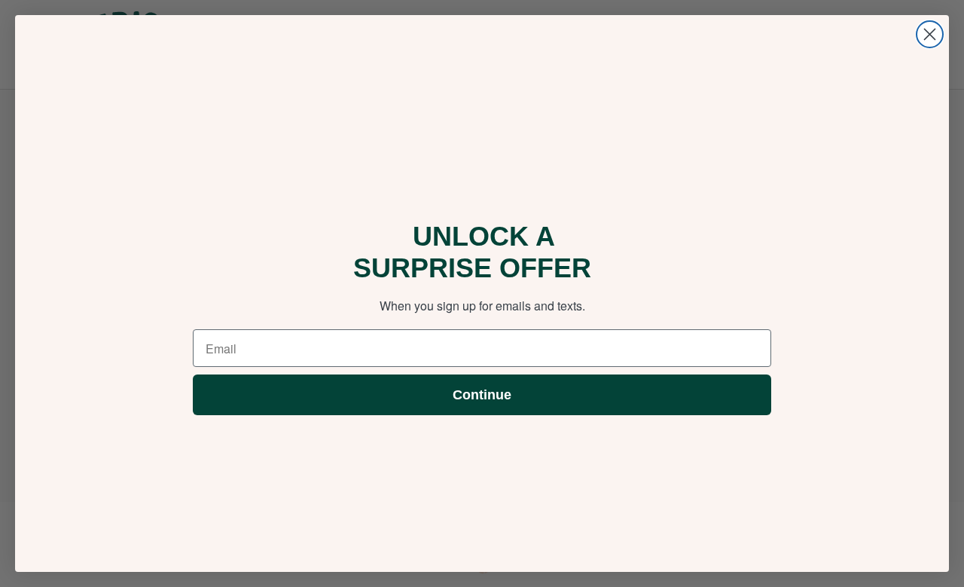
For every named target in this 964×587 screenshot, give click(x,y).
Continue (482, 394)
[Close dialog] (930, 34)
